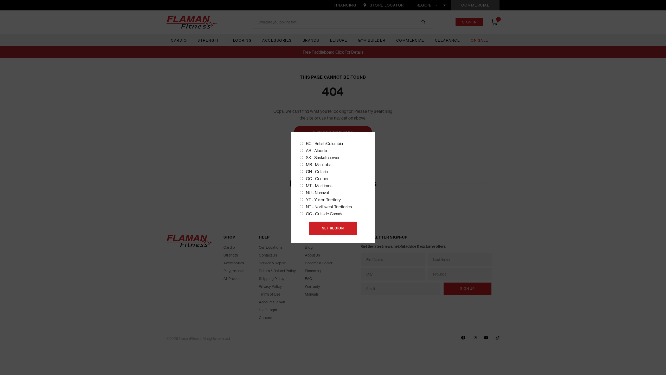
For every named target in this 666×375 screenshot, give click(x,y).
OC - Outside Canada (324, 213)
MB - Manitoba (318, 164)
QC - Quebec (317, 178)
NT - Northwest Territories (329, 206)
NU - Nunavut (317, 192)
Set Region (333, 228)
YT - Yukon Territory (323, 199)
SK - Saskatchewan (323, 157)
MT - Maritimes (319, 185)
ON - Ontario (317, 171)
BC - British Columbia (324, 143)
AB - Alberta (316, 150)
